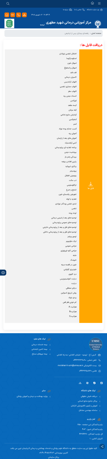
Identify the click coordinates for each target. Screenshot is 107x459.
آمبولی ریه (72, 133)
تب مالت (72, 180)
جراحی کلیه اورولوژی (68, 250)
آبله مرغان (72, 110)
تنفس (74, 208)
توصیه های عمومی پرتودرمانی (64, 222)
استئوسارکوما (71, 58)
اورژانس (73, 100)
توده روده (72, 213)
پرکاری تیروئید (70, 166)
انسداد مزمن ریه (69, 96)
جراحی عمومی (70, 246)
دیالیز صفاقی (71, 288)
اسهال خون (71, 63)
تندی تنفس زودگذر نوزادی (65, 203)
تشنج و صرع (71, 189)
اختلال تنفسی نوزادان (67, 53)
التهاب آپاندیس (70, 81)
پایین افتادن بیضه (69, 161)
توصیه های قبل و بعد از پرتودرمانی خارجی (59, 227)
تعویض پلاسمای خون (67, 194)
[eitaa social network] (100, 383)
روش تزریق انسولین (68, 292)
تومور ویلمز (72, 236)
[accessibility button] (3, 273)
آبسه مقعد (72, 105)
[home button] (92, 3)
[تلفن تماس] (18, 15)
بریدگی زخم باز (70, 156)
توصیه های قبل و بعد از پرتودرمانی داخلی (59, 232)
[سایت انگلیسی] (12, 15)
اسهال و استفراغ (70, 67)
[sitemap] (79, 383)
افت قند (73, 72)
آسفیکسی (72, 119)
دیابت (73, 283)
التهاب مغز (72, 91)
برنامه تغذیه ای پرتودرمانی (65, 147)
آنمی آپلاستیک (70, 142)
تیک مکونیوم (71, 241)
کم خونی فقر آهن (69, 302)
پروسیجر (73, 171)
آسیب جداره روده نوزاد (67, 128)
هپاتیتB (72, 311)
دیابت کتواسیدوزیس (68, 278)
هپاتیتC (72, 316)
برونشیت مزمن (70, 152)
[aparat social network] (86, 383)
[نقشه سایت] (24, 15)
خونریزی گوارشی (70, 269)
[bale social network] (93, 383)
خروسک (73, 260)
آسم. (74, 124)
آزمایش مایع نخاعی (68, 114)
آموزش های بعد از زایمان (66, 138)
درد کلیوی (72, 274)
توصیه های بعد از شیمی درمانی (63, 217)
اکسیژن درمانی (70, 77)
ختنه (74, 255)
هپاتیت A (72, 306)
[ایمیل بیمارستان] (7, 15)
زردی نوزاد (72, 297)
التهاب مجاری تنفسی (68, 86)
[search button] (8, 3)
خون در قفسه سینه (68, 264)
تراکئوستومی (71, 185)
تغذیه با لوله (71, 199)
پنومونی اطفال (70, 175)
